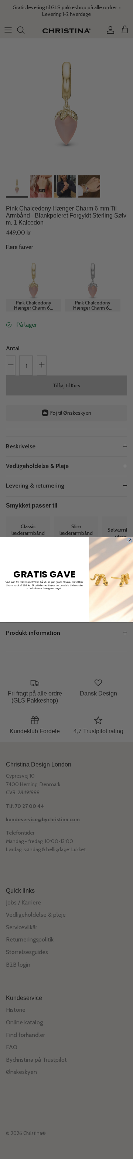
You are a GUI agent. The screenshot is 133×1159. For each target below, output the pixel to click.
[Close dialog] (130, 540)
